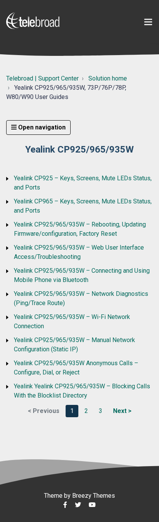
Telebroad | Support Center (42, 78)
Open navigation (41, 127)
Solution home (107, 78)
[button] (148, 22)
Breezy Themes (93, 495)
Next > (122, 411)
